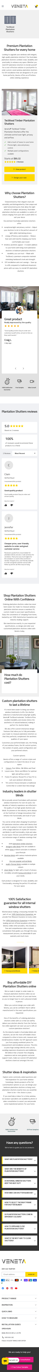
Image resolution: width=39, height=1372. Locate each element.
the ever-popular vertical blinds (20, 861)
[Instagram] (12, 1288)
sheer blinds (8, 870)
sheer (12, 849)
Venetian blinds (9, 855)
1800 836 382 (9, 1337)
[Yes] (5, 505)
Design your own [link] (20, 177)
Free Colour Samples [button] (20, 1367)
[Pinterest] (7, 1288)
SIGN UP (31, 1274)
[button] (14, 161)
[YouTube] (16, 1288)
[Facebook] (3, 1288)
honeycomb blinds (24, 873)
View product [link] (21, 169)
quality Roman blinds (13, 864)
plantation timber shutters (22, 843)
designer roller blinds (13, 846)
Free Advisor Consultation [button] (20, 1359)
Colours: (9, 768)
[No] (10, 505)
